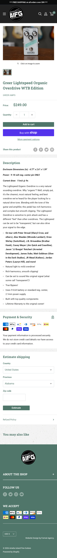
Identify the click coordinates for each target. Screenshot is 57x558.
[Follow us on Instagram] (16, 494)
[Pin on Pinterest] (41, 149)
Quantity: (7, 114)
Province (7, 377)
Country (6, 363)
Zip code (7, 391)
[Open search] (40, 14)
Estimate (16, 407)
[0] (51, 14)
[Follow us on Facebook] (5, 494)
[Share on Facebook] (35, 149)
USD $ (7, 534)
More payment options (29, 139)
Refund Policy (9, 419)
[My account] (45, 14)
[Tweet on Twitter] (46, 149)
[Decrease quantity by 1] (16, 115)
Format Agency (47, 538)
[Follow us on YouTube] (22, 494)
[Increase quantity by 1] (32, 115)
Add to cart (28, 124)
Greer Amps (9, 95)
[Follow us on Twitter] (10, 494)
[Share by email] (52, 149)
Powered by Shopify (11, 552)
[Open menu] (4, 14)
